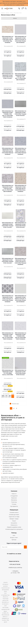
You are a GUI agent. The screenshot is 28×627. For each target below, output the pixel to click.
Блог (14, 535)
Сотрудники (14, 495)
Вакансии (14, 498)
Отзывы (14, 504)
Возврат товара (14, 518)
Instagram (15, 557)
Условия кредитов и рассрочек (14, 529)
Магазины (14, 500)
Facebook (11, 557)
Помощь (14, 533)
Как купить (14, 523)
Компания (14, 491)
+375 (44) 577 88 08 (14, 564)
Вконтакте (8, 557)
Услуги (14, 521)
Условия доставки (14, 514)
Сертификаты (14, 506)
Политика (14, 502)
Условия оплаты (14, 512)
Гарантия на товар (14, 516)
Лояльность (14, 525)
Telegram (19, 557)
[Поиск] (26, 8)
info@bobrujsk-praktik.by (15, 567)
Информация (14, 510)
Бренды (14, 539)
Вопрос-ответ (14, 537)
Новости (14, 493)
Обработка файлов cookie (14, 527)
